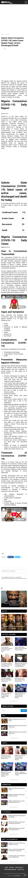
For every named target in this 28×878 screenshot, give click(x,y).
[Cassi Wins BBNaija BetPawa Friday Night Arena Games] (7, 673)
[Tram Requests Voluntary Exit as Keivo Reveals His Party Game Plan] (7, 641)
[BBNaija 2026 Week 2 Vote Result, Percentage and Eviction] (4, 823)
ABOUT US (11, 867)
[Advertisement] (14, 19)
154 (10, 728)
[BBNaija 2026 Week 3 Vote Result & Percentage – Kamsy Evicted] (4, 817)
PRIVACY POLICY (19, 867)
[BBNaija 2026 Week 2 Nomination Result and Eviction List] (4, 802)
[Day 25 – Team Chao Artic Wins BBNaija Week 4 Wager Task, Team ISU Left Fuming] (21, 766)
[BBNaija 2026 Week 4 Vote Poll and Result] (14, 622)
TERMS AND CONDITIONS (10, 869)
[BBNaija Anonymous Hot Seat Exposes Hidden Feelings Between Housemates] (21, 658)
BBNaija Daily (17, 875)
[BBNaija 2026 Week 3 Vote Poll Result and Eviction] (4, 727)
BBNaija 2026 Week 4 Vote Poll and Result (14, 627)
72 (26, 852)
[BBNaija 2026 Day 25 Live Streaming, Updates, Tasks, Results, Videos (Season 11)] (21, 688)
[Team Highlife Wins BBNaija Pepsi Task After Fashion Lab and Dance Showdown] (21, 641)
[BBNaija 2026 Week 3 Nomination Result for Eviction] (4, 796)
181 (10, 722)
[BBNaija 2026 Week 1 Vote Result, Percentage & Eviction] (4, 830)
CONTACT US (21, 869)
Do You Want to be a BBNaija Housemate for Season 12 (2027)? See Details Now (14, 603)
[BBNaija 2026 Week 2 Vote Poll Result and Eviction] (4, 733)
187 (10, 734)
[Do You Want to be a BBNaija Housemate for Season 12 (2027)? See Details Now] (14, 599)
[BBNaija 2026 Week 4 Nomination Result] (4, 790)
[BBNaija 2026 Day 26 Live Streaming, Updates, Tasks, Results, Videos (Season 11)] (7, 688)
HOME (6, 867)
